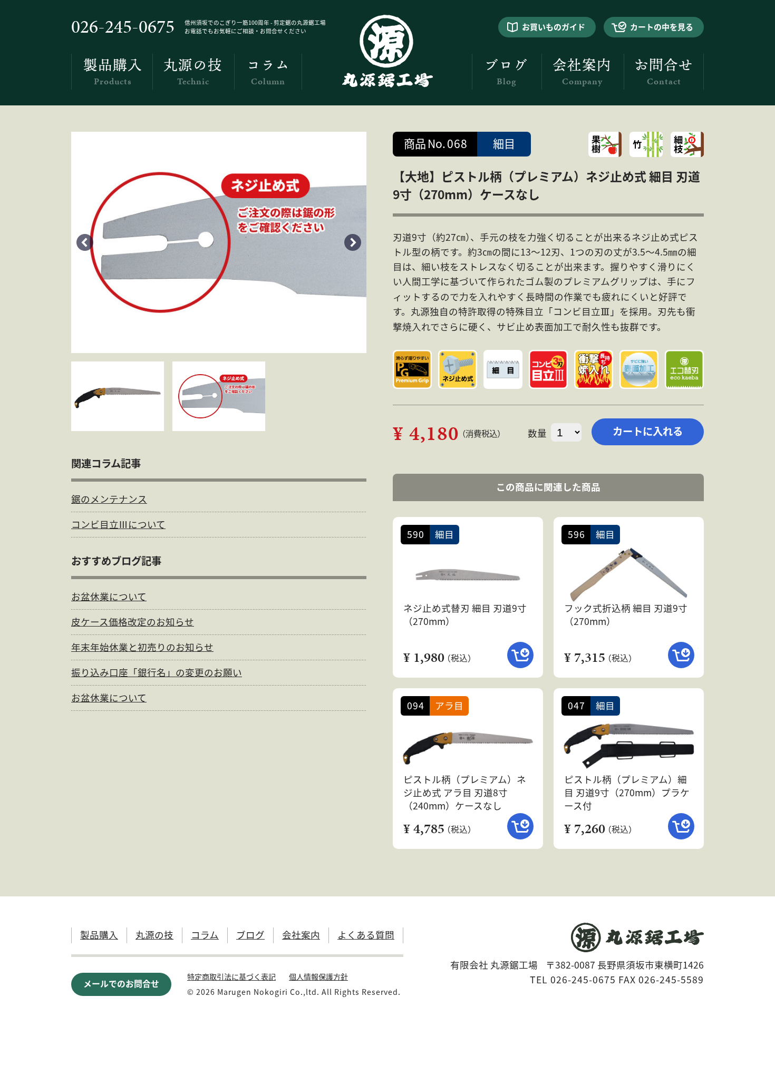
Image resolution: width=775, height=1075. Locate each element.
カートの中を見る (661, 26)
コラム (268, 71)
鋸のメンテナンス (109, 498)
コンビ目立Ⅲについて (118, 524)
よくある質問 (365, 934)
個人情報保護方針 (318, 976)
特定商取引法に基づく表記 (231, 976)
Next (352, 242)
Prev (84, 242)
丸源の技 (192, 71)
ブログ (506, 71)
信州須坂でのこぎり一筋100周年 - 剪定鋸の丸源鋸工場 (255, 22)
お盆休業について (109, 596)
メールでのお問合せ (121, 984)
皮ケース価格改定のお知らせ (132, 621)
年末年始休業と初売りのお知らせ (142, 646)
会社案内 (582, 71)
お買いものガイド (553, 26)
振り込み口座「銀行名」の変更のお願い (156, 672)
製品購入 (112, 71)
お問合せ (663, 71)
